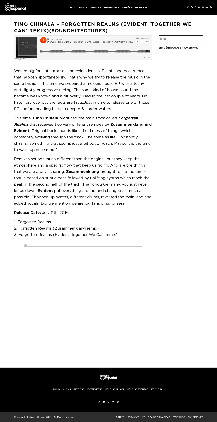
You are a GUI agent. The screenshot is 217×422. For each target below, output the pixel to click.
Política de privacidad (156, 417)
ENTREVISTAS (94, 389)
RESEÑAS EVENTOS (137, 389)
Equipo (120, 417)
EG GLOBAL (157, 389)
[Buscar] (198, 39)
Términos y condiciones (188, 417)
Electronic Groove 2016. (39, 417)
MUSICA (67, 389)
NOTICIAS (79, 389)
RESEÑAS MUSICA (114, 389)
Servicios (133, 417)
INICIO (56, 389)
